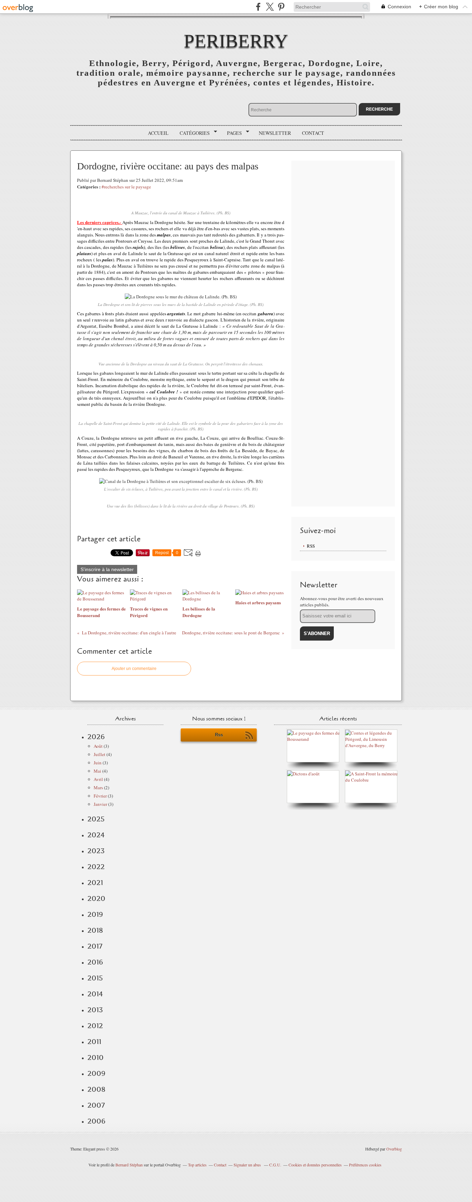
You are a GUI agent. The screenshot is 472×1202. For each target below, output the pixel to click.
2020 (96, 898)
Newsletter (275, 133)
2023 (96, 851)
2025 (96, 819)
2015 (95, 978)
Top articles (197, 1164)
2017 (94, 946)
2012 (95, 1026)
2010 (95, 1057)
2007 (96, 1105)
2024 (96, 835)
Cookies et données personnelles (315, 1164)
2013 (95, 1010)
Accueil (158, 133)
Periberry (236, 41)
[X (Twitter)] (269, 7)
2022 (96, 867)
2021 (95, 882)
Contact (313, 133)
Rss (219, 734)
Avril (98, 779)
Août (98, 746)
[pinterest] (281, 7)
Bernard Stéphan (129, 1164)
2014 (95, 994)
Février (100, 796)
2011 (94, 1041)
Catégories (192, 133)
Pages (232, 133)
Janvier (100, 804)
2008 (96, 1089)
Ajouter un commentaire (134, 668)
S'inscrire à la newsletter (107, 569)
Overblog (394, 1149)
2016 (95, 962)
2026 (96, 737)
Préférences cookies (365, 1164)
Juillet (99, 754)
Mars (98, 787)
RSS (311, 546)
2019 (95, 914)
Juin (98, 763)
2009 (96, 1073)
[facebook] (258, 7)
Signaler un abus (248, 1164)
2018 (95, 930)
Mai (97, 771)
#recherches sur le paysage (126, 187)
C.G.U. (275, 1164)
